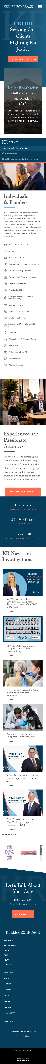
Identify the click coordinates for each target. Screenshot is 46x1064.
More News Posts (10, 835)
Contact (8, 965)
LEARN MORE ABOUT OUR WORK (23, 59)
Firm (6, 955)
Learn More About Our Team (21, 492)
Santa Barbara (9, 1013)
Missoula (7, 984)
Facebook (19, 1042)
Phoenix (7, 1001)
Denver (6, 978)
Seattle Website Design (23, 1058)
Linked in (26, 1042)
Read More (11, 612)
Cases (6, 950)
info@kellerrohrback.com (23, 904)
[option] (17, 853)
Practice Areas (10, 945)
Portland (7, 1007)
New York (7, 990)
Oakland (7, 996)
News (6, 960)
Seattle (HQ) (8, 972)
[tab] (23, 148)
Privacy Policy (8, 1021)
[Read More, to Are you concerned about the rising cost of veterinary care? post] (23, 717)
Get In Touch (20, 914)
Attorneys (9, 941)
